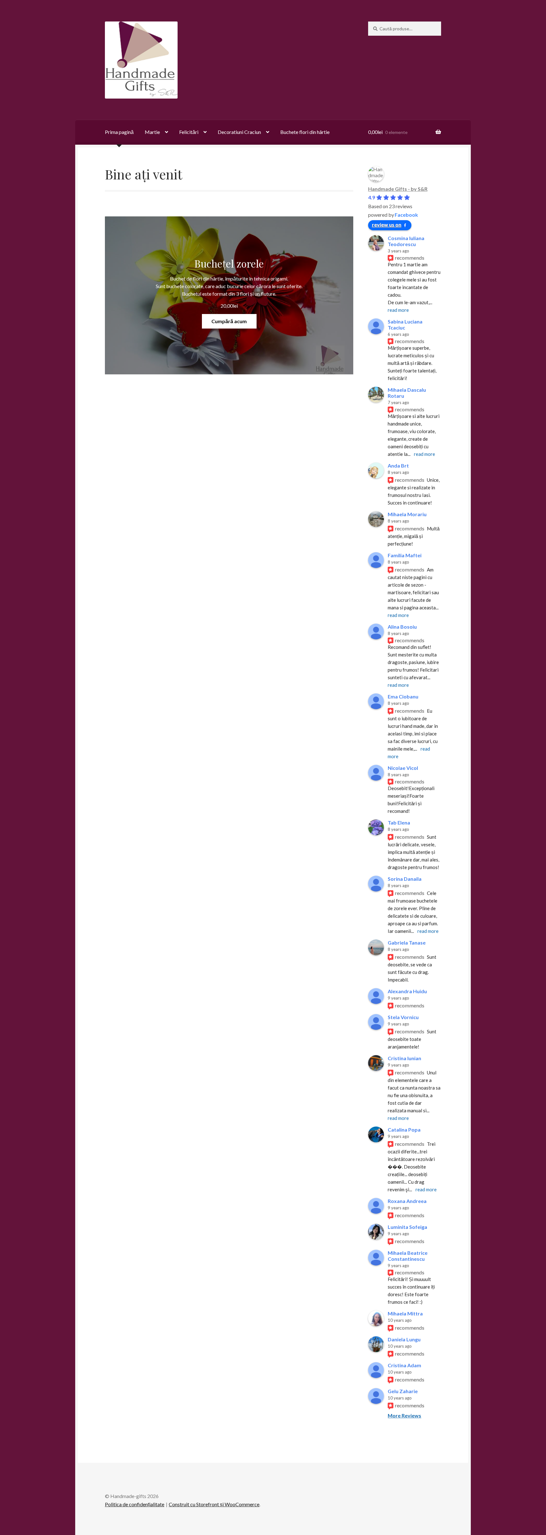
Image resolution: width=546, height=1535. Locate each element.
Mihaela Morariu (407, 514)
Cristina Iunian (404, 1058)
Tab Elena (399, 822)
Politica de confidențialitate (134, 1504)
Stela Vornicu (403, 1017)
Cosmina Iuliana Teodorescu (406, 241)
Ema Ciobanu (403, 696)
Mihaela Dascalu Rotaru (407, 393)
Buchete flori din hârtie (305, 132)
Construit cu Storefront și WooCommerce (214, 1504)
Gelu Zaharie (403, 1391)
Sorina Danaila (405, 879)
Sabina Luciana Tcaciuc (405, 324)
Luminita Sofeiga (407, 1227)
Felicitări (188, 132)
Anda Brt (398, 465)
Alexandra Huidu (407, 991)
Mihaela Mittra (405, 1313)
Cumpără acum (229, 321)
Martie (152, 132)
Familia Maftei (405, 555)
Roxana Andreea (407, 1201)
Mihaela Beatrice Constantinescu (408, 1256)
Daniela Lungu (404, 1339)
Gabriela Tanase (407, 943)
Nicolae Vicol (403, 768)
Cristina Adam (404, 1365)
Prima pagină (119, 132)
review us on (386, 224)
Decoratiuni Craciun (239, 132)
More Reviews (404, 1415)
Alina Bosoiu (402, 627)
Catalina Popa (404, 1130)
